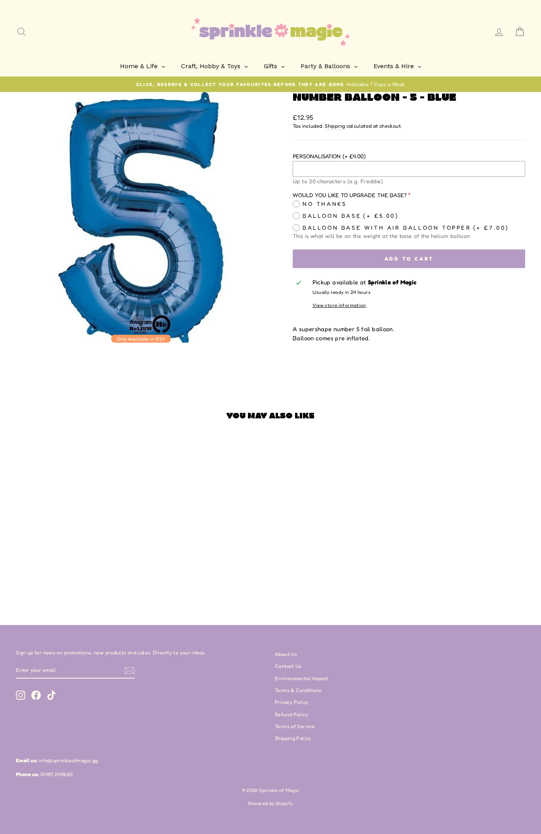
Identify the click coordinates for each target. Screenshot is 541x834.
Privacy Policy (292, 702)
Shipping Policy (293, 738)
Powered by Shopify (270, 803)
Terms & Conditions (298, 690)
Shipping (335, 126)
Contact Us (288, 666)
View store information (339, 305)
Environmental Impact (301, 678)
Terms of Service (295, 726)
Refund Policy (291, 714)
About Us (286, 654)
